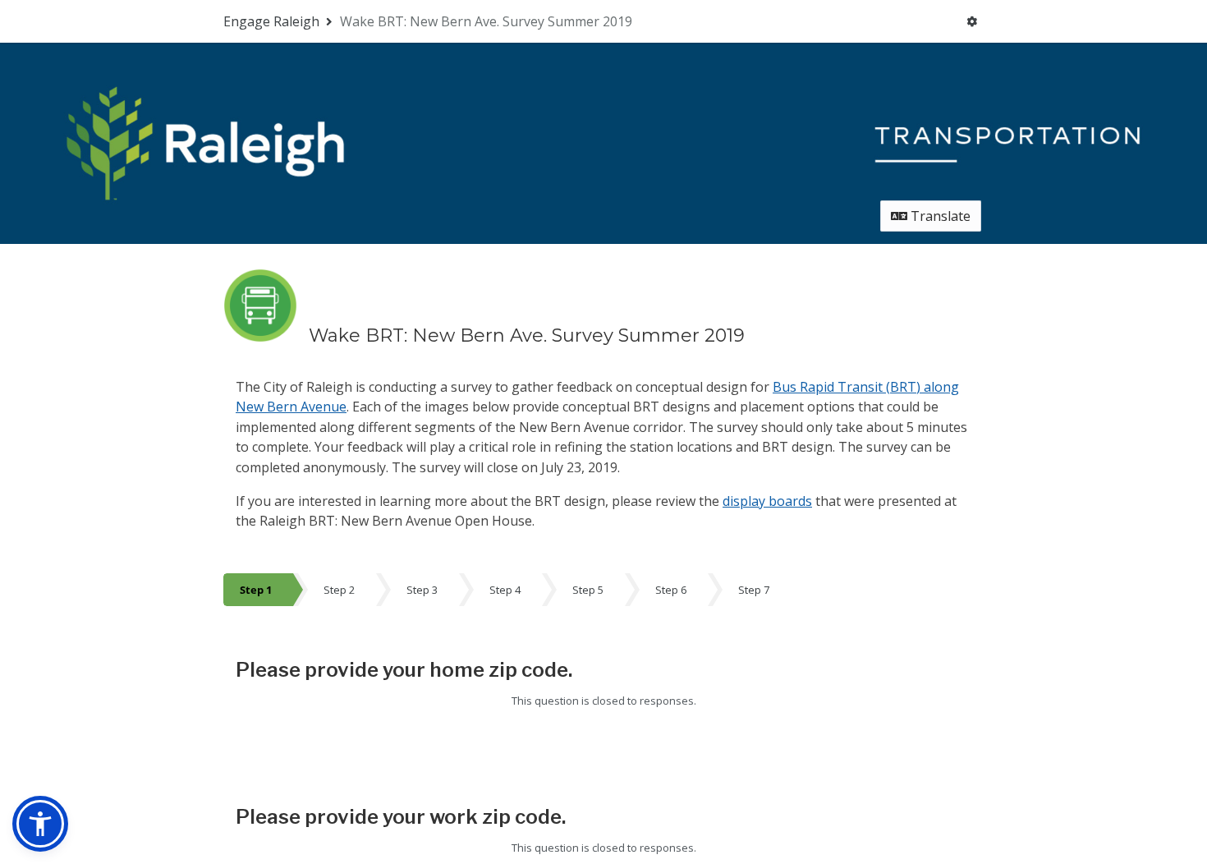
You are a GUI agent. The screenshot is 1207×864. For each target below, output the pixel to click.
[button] (40, 824)
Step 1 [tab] (256, 589)
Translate (939, 216)
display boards (767, 501)
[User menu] (972, 21)
